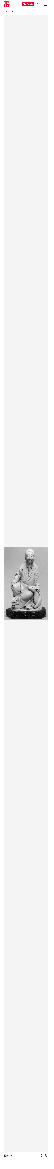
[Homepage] (7, 4)
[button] (26, 583)
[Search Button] (39, 4)
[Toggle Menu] (45, 4)
